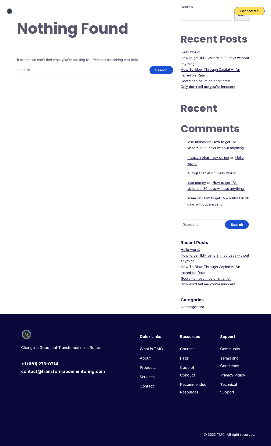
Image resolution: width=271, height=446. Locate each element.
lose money (196, 142)
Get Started (249, 11)
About (145, 358)
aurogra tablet (198, 173)
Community (230, 349)
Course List (123, 11)
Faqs (184, 358)
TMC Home (96, 11)
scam (191, 198)
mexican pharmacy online (208, 157)
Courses (187, 349)
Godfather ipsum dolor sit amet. (206, 81)
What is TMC (151, 349)
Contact (147, 386)
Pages (145, 11)
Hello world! (190, 52)
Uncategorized (192, 307)
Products (148, 367)
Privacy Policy (232, 375)
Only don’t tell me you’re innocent (208, 87)
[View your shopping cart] (227, 11)
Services (147, 377)
